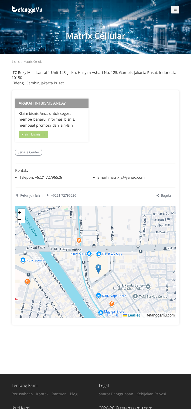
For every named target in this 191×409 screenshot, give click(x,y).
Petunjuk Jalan (31, 195)
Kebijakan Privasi (151, 393)
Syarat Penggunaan (116, 393)
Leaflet (133, 315)
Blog (74, 393)
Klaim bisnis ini (33, 134)
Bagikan (167, 195)
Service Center (28, 152)
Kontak (42, 393)
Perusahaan (22, 393)
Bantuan (59, 393)
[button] (98, 269)
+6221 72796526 (63, 195)
